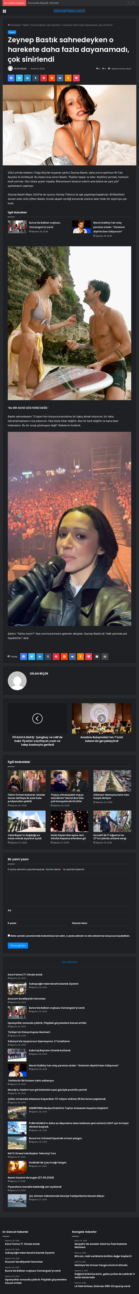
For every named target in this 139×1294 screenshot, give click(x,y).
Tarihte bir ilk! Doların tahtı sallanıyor (31, 1080)
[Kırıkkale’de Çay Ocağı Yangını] (17, 1167)
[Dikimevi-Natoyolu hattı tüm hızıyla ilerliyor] (112, 781)
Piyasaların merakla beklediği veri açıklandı (35, 1186)
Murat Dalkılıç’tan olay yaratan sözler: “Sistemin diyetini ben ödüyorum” (109, 227)
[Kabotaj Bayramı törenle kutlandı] (17, 1055)
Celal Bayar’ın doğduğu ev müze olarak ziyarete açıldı (25, 836)
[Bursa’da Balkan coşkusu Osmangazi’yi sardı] (17, 227)
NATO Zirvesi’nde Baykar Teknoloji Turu (32, 1153)
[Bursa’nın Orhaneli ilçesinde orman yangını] (17, 1143)
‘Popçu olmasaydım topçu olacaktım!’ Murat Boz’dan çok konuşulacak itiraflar (67, 798)
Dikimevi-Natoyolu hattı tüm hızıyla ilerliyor (111, 796)
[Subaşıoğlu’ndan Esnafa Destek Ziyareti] (17, 988)
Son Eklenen (69, 962)
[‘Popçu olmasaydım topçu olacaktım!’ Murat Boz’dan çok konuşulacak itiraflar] (69, 781)
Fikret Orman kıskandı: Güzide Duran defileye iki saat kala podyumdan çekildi (26, 798)
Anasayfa (15, 25)
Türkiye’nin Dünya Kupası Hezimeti (29, 1032)
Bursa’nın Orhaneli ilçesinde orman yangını (55, 1138)
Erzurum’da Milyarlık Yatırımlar (27, 998)
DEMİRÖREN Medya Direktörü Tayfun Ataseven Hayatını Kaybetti (68, 1108)
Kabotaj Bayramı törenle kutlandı (50, 1050)
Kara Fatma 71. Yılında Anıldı (25, 974)
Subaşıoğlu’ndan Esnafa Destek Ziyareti (53, 983)
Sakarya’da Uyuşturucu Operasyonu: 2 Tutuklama (39, 1041)
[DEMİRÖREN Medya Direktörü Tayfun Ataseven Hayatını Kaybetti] (17, 1112)
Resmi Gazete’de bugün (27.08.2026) (31, 1177)
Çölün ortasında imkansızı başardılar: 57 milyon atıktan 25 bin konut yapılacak (57, 1099)
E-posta (13, 923)
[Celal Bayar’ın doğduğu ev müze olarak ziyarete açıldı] (27, 821)
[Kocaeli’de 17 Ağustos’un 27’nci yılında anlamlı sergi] (112, 821)
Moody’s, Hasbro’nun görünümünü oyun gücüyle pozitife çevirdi (47, 1089)
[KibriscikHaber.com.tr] (69, 10)
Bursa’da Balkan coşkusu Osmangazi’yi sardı (50, 3)
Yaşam (25, 25)
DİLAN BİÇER (20, 68)
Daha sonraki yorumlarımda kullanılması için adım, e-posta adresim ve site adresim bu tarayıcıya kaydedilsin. (70, 935)
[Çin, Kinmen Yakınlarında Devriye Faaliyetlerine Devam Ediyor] (17, 1200)
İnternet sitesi (79, 923)
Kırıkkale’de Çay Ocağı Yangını (47, 1162)
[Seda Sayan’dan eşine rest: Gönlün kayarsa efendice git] (69, 821)
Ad (10, 910)
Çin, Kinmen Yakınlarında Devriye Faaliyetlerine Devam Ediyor (66, 1196)
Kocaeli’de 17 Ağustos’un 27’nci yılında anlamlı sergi (109, 836)
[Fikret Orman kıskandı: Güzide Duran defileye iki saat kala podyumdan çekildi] (27, 781)
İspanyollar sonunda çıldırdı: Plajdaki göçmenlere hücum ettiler (47, 1023)
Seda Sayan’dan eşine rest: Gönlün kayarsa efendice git (68, 836)
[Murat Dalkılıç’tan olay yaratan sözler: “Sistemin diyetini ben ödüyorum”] (81, 227)
